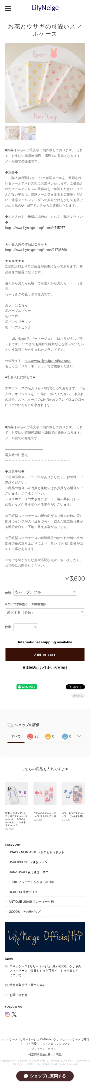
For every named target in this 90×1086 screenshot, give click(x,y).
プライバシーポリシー (45, 1048)
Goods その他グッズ (25, 911)
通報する (78, 695)
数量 (8, 627)
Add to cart (45, 654)
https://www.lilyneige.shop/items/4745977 (35, 228)
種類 (8, 593)
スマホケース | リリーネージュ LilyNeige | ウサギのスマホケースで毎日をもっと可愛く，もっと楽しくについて (45, 971)
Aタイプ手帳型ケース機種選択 (25, 604)
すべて (16, 736)
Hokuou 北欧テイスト (25, 891)
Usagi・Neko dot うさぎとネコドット (36, 852)
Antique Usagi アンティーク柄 (31, 901)
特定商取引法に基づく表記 (28, 984)
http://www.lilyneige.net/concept (47, 361)
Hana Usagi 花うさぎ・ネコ (29, 872)
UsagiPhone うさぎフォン (28, 862)
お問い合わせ (19, 995)
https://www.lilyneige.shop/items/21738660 (36, 250)
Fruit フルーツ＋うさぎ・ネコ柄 (31, 881)
